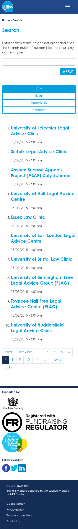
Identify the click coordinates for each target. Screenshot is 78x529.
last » (8, 367)
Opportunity (39, 102)
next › (57, 359)
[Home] (7, 6)
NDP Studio (17, 494)
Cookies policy (15, 504)
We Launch (51, 491)
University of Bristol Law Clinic (42, 259)
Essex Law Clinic (28, 217)
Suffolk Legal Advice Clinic (39, 151)
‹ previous (25, 352)
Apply (68, 71)
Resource (39, 110)
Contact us (13, 521)
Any (39, 88)
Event (39, 96)
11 (37, 359)
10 (28, 359)
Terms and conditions (19, 515)
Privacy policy (15, 510)
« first (8, 352)
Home (6, 20)
